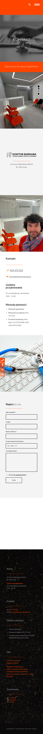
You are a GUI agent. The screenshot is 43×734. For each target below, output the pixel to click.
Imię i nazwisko (11, 412)
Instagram (12, 700)
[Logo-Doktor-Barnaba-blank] (17, 4)
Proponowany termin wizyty (15, 441)
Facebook (12, 698)
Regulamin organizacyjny (15, 667)
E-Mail (8, 422)
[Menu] (37, 4)
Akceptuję (18, 475)
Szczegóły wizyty (11, 451)
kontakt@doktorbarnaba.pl (20, 276)
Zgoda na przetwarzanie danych (17, 669)
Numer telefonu (11, 431)
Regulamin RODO (12, 663)
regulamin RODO (20, 475)
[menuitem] (28, 4)
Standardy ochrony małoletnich (17, 671)
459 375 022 (16, 270)
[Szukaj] (28, 4)
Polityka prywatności (14, 660)
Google (11, 702)
